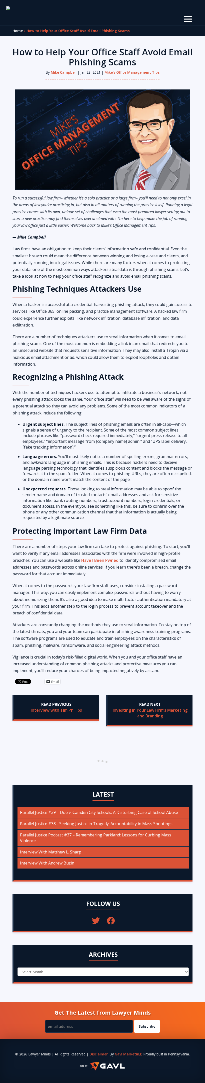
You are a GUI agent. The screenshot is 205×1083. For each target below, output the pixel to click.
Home (17, 30)
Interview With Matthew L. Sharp (50, 852)
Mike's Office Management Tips (132, 72)
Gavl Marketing (128, 1054)
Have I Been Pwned (99, 560)
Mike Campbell (63, 72)
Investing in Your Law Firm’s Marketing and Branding (150, 713)
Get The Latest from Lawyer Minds (102, 1012)
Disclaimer (99, 1054)
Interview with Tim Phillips (56, 710)
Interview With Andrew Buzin (47, 863)
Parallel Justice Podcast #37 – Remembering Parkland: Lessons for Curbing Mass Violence (95, 837)
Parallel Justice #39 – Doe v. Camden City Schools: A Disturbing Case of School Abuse (99, 812)
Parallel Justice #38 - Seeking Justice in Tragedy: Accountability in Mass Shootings (96, 823)
